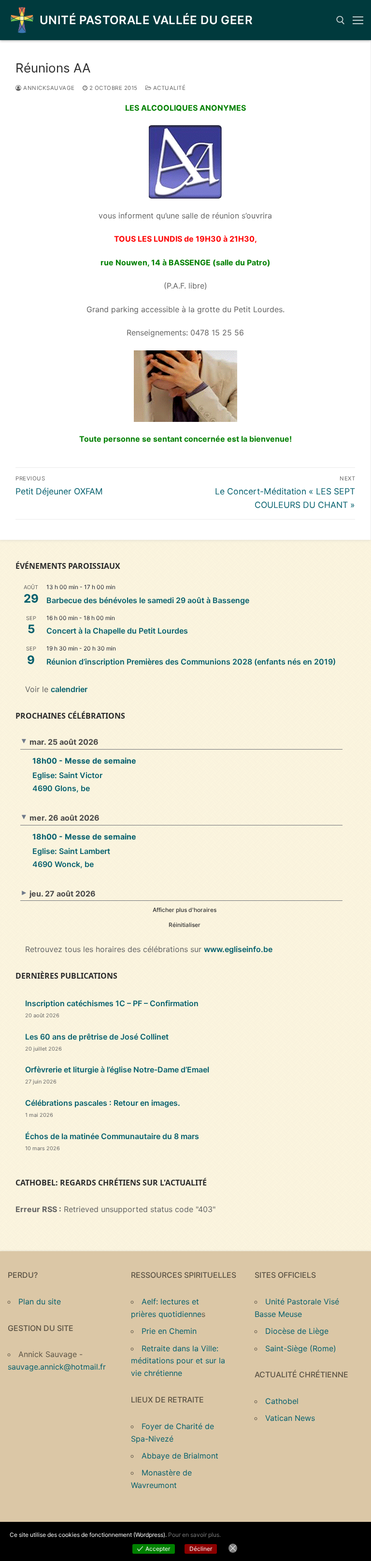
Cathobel (282, 1401)
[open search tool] (340, 20)
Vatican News (290, 1418)
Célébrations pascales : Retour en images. (102, 1103)
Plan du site (39, 1301)
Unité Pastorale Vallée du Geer (146, 20)
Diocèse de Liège (296, 1331)
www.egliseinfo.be (238, 949)
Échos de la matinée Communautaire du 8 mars (112, 1136)
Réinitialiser (184, 924)
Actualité (168, 88)
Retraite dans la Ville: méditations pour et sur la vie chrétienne (178, 1361)
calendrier (69, 689)
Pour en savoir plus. (194, 1534)
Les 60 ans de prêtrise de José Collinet (97, 1036)
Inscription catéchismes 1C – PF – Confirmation (112, 1003)
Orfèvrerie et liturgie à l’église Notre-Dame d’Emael (117, 1069)
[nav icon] (358, 20)
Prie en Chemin (169, 1331)
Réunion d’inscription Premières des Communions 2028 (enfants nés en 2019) (191, 661)
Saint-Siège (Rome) (300, 1348)
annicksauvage (48, 88)
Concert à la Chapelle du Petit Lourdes (117, 631)
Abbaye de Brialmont (180, 1455)
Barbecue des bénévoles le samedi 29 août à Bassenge (147, 600)
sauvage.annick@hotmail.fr (57, 1367)
